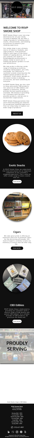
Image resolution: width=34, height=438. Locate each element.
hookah (20, 50)
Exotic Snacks (11, 402)
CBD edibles (20, 88)
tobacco (14, 50)
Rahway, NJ (16, 38)
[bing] (9, 432)
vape (5, 51)
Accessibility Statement (23, 436)
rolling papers (16, 70)
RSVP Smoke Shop (10, 35)
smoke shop (11, 48)
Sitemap (16, 436)
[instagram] (17, 432)
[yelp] (25, 432)
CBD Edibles (23, 402)
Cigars (17, 402)
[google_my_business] (13, 432)
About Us (17, 113)
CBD (20, 86)
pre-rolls (25, 70)
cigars (15, 53)
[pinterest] (21, 432)
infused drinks (14, 42)
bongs (9, 71)
